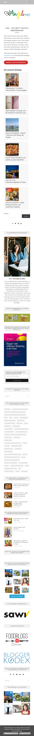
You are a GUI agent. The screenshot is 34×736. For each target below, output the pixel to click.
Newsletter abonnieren (16, 62)
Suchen (6, 213)
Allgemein (7, 409)
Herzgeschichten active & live (13, 443)
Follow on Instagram (17, 596)
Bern (6, 417)
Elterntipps (8, 426)
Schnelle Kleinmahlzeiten (12, 460)
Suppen (6, 465)
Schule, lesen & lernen (11, 462)
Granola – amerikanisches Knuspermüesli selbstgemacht (20, 503)
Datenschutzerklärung (24, 733)
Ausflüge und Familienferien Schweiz (15, 412)
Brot (10, 417)
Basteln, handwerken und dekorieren (15, 414)
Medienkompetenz (17, 445)
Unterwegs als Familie (11, 468)
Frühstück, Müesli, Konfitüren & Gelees (15, 434)
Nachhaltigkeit (9, 448)
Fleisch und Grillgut (21, 431)
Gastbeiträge (8, 437)
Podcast (25, 454)
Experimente (16, 426)
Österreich (24, 471)
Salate (23, 457)
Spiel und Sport (23, 462)
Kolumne (7, 445)
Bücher (16, 417)
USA (20, 468)
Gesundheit (17, 437)
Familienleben (9, 428)
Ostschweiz (18, 448)
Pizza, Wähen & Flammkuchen (13, 454)
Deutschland (20, 420)
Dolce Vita (19, 423)
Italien (25, 443)
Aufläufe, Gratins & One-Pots (20, 409)
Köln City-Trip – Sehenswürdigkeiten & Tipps (16, 181)
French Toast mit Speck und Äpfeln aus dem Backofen (15, 159)
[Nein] (32, 731)
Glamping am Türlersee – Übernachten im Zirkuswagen (16, 89)
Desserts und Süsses (10, 420)
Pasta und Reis (8, 451)
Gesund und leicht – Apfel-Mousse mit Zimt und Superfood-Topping (15, 205)
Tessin (27, 465)
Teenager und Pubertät (17, 465)
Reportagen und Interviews (12, 457)
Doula (26, 423)
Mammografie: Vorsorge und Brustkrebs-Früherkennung (16, 112)
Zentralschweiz (9, 471)
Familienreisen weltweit (21, 428)
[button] (9, 573)
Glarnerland (8, 440)
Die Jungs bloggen (10, 423)
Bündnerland (24, 417)
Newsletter (7, 55)
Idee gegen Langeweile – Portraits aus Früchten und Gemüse (20, 542)
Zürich (17, 471)
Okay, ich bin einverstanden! (11, 733)
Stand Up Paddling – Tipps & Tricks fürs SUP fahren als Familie (15, 135)
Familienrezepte (9, 431)
